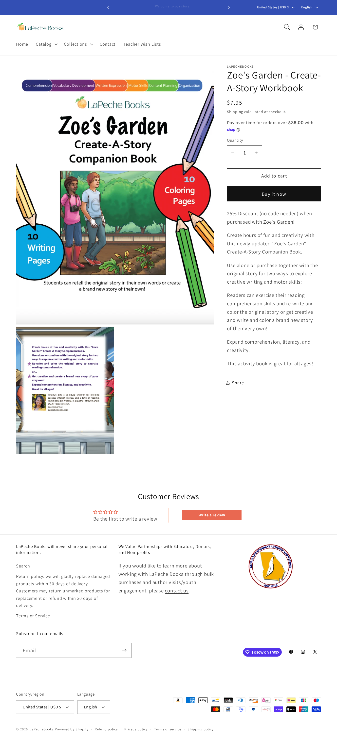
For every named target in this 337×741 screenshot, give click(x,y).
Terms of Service (33, 616)
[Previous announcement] (108, 7)
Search (23, 566)
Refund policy (106, 729)
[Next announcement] (229, 7)
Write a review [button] (212, 514)
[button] (46, 44)
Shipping (235, 111)
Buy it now (274, 194)
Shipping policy (200, 729)
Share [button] (238, 383)
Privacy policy (136, 729)
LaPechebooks (42, 729)
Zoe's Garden (278, 221)
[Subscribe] (124, 650)
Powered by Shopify (71, 729)
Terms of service (167, 729)
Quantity (235, 140)
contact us (176, 590)
